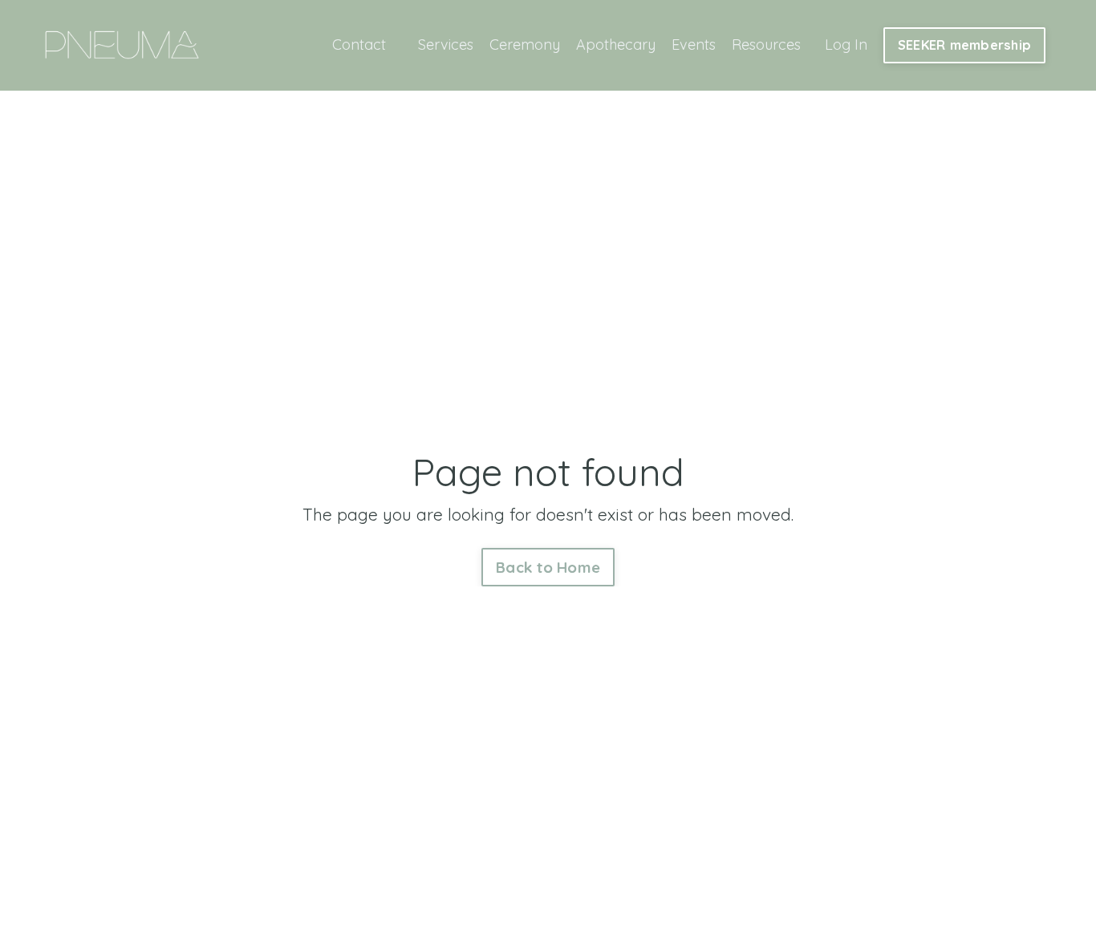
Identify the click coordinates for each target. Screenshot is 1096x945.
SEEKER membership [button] (964, 45)
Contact (359, 44)
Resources (766, 44)
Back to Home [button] (548, 567)
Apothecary (616, 44)
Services (445, 44)
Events (694, 44)
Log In (846, 44)
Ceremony (524, 44)
